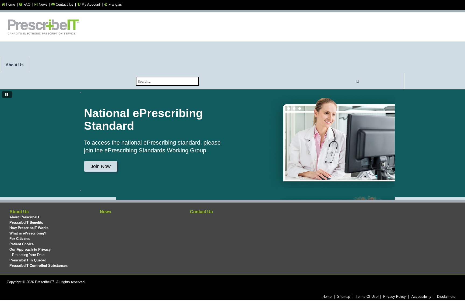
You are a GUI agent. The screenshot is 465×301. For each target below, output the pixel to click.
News (105, 211)
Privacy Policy (394, 297)
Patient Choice (21, 244)
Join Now (101, 166)
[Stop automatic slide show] (7, 95)
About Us (19, 211)
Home (327, 297)
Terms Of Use (367, 297)
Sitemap (343, 297)
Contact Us (201, 211)
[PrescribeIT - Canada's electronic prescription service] (43, 27)
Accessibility (421, 297)
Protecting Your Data (28, 255)
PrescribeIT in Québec (28, 260)
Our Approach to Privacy (30, 249)
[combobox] (167, 81)
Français (115, 4)
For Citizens (19, 239)
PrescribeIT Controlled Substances (38, 266)
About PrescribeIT (24, 217)
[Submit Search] (358, 81)
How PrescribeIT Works (28, 228)
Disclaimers (446, 297)
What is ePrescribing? (27, 233)
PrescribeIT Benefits (26, 222)
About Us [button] (14, 64)
